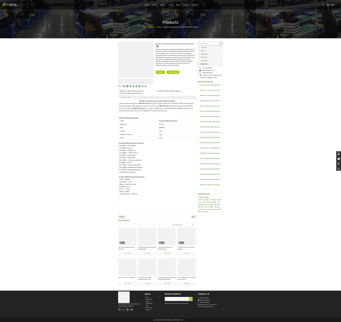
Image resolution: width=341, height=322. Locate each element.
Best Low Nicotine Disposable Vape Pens (210, 85)
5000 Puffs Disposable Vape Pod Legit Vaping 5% (210, 116)
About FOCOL (149, 299)
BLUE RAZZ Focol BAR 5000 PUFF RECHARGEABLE (210, 143)
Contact (195, 5)
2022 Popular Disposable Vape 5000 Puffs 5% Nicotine (210, 179)
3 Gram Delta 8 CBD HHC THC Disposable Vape (165, 248)
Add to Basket (173, 72)
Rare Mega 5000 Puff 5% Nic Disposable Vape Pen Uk (210, 132)
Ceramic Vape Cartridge (209, 202)
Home (147, 5)
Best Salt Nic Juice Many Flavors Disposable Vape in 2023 (210, 90)
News (178, 5)
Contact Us (148, 310)
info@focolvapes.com (208, 70)
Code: (121, 93)
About (154, 5)
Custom (186, 5)
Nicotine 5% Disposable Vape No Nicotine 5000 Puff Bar (210, 174)
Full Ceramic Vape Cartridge (213, 209)
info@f (201, 300)
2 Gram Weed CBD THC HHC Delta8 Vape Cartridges (186, 278)
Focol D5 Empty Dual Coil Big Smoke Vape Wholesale (147, 248)
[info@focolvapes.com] (338, 158)
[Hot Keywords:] (221, 43)
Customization (149, 303)
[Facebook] (119, 309)
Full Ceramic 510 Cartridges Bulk (127, 277)
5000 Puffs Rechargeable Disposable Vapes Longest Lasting (210, 164)
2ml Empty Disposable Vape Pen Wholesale (126, 248)
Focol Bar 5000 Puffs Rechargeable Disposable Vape (210, 158)
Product (163, 5)
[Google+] (123, 309)
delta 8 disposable (203, 212)
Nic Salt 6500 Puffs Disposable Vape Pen (210, 106)
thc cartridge (213, 199)
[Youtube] (131, 309)
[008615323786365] (338, 153)
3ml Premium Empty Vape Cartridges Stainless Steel (144, 278)
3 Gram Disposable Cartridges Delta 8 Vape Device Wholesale (167, 278)
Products (148, 301)
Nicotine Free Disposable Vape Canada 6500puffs (210, 95)
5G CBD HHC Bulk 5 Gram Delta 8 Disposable (186, 248)
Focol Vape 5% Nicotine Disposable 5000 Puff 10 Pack (210, 169)
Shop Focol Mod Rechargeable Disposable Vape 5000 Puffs (210, 111)
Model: (121, 91)
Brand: (159, 91)
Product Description (125, 97)
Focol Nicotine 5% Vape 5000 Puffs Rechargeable (210, 148)
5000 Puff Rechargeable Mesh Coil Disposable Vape (210, 153)
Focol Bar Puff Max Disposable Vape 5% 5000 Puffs (210, 122)
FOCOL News (149, 308)
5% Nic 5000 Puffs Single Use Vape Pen (210, 127)
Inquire (160, 72)
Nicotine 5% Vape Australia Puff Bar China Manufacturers (210, 185)
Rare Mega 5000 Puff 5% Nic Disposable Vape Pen (210, 137)
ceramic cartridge (203, 199)
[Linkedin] (127, 309)
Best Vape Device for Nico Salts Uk (210, 101)
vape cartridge (209, 207)
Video (171, 5)
